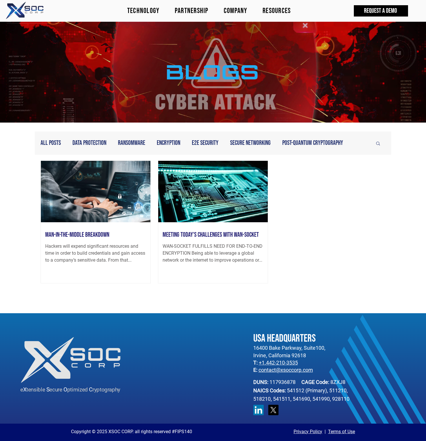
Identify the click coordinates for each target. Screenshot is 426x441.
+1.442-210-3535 (278, 363)
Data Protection (89, 143)
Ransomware (131, 143)
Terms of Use (341, 431)
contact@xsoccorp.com (285, 370)
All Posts (51, 143)
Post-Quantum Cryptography (312, 143)
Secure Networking (250, 143)
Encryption (168, 143)
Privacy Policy (308, 431)
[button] (276, 11)
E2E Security (205, 143)
